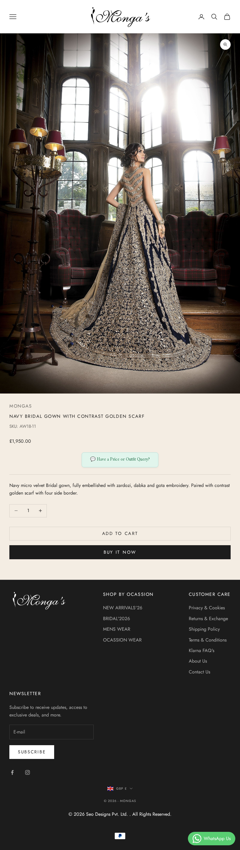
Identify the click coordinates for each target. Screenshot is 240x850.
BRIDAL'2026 (116, 618)
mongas (20, 406)
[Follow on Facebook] (12, 772)
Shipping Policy (204, 629)
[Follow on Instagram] (27, 772)
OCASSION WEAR (122, 640)
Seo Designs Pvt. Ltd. (107, 814)
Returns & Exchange (208, 618)
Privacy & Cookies (207, 607)
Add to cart (120, 533)
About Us (198, 661)
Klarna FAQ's (201, 650)
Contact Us (199, 671)
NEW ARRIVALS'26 (122, 607)
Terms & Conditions (208, 640)
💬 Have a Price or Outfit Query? (120, 460)
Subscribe (32, 752)
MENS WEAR (116, 629)
